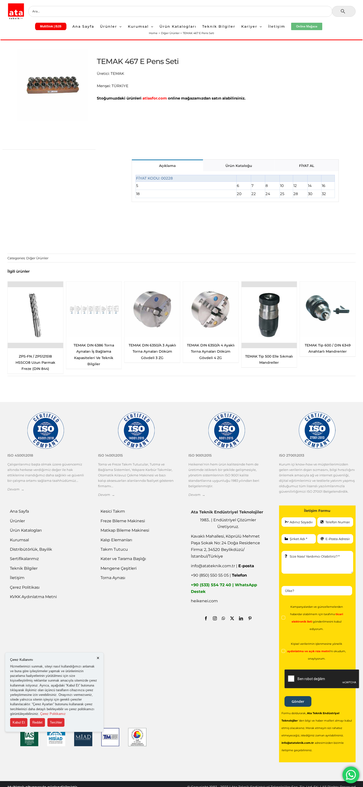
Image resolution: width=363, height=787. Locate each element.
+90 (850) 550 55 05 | (219, 575)
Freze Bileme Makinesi (123, 521)
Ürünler (17, 521)
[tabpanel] (235, 186)
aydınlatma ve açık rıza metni (308, 651)
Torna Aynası (113, 577)
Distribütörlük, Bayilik (31, 549)
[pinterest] (250, 618)
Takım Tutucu (114, 549)
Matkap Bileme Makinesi (125, 530)
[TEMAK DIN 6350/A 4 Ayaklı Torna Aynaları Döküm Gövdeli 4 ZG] (94, 309)
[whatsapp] (223, 618)
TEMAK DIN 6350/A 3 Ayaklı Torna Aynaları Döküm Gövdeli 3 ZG (35, 351)
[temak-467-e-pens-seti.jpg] (52, 85)
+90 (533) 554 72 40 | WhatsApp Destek (224, 588)
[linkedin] (241, 618)
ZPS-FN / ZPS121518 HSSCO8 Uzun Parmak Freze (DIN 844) (269, 362)
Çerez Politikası (25, 587)
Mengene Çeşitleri (119, 568)
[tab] (167, 165)
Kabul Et (19, 722)
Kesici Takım (113, 511)
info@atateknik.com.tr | (222, 566)
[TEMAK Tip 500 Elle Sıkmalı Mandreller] (152, 315)
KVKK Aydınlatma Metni (33, 596)
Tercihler (56, 722)
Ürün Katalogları (26, 530)
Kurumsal (19, 540)
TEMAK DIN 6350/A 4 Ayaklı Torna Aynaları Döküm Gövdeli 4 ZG (94, 351)
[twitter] (232, 618)
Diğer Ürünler (37, 258)
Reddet (37, 722)
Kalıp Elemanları (116, 540)
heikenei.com (204, 601)
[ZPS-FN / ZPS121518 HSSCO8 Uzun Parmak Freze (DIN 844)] (269, 315)
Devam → (15, 489)
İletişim (17, 577)
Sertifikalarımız (24, 558)
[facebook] (206, 618)
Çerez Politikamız (53, 714)
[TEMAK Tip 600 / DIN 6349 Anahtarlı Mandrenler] (211, 309)
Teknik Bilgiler (24, 568)
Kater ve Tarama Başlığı (123, 558)
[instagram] (215, 618)
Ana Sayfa (19, 511)
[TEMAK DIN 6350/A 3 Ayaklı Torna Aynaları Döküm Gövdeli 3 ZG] (35, 309)
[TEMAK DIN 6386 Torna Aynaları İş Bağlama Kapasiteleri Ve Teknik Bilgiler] (327, 309)
